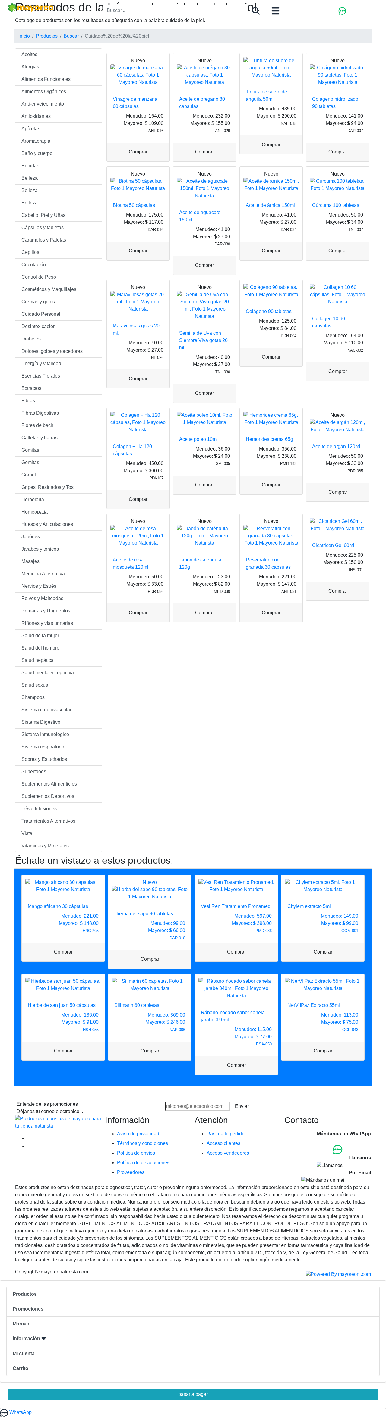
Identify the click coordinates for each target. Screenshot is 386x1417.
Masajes (30, 561)
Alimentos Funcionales (46, 79)
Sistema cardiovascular (46, 709)
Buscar (71, 36)
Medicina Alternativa (43, 573)
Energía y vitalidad (41, 363)
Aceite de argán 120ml (336, 446)
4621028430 (357, 1149)
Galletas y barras (39, 437)
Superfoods (33, 771)
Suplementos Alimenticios (49, 783)
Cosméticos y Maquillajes (48, 289)
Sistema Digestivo (40, 722)
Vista (26, 833)
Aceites (29, 54)
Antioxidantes (36, 116)
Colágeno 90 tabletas (269, 311)
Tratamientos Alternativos (48, 821)
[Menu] (275, 11)
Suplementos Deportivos (47, 796)
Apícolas (30, 128)
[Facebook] (31, 1138)
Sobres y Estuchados (44, 759)
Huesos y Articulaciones (47, 524)
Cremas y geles (38, 301)
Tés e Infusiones (39, 808)
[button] (193, 1338)
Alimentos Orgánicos (43, 91)
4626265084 (357, 1165)
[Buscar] (256, 11)
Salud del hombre (40, 647)
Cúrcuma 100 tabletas (335, 205)
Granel (28, 474)
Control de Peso (38, 277)
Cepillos (30, 252)
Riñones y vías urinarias (47, 623)
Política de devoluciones (143, 1162)
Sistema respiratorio (42, 746)
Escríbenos (359, 1179)
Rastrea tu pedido (226, 1133)
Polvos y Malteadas (42, 598)
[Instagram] (31, 1146)
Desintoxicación (38, 326)
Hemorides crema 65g (269, 439)
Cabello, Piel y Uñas (43, 215)
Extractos (31, 388)
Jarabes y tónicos (40, 549)
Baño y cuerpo (36, 153)
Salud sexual (35, 685)
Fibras (28, 400)
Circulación (33, 264)
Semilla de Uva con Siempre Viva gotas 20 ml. (203, 340)
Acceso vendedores (228, 1153)
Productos (47, 36)
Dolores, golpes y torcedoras (52, 351)
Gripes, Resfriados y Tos (47, 487)
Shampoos (33, 697)
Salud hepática (37, 660)
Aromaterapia (35, 141)
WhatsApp (20, 1412)
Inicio (24, 36)
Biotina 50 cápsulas (134, 205)
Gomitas (30, 450)
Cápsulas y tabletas (42, 227)
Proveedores (130, 1172)
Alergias (30, 66)
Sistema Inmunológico (45, 734)
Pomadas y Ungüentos (45, 610)
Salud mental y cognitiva (47, 672)
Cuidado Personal (40, 314)
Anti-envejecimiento (42, 103)
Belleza (29, 178)
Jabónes (30, 536)
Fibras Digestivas (40, 413)
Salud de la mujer (40, 635)
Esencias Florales (40, 375)
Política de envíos (136, 1153)
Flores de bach (37, 425)
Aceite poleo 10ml (198, 439)
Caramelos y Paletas (43, 239)
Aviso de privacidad (138, 1133)
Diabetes (31, 338)
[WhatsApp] (342, 10)
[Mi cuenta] (363, 10)
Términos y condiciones (142, 1143)
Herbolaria (32, 499)
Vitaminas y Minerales (45, 845)
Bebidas (30, 165)
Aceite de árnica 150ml (270, 205)
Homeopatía (34, 511)
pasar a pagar (193, 1394)
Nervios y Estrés (38, 586)
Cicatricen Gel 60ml (333, 545)
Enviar (242, 1106)
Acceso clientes (223, 1143)
